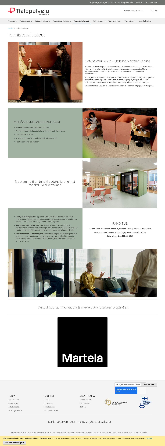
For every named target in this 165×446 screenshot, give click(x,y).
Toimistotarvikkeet (51, 410)
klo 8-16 (82, 407)
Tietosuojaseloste (15, 410)
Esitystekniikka (49, 407)
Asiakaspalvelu (85, 399)
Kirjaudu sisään (151, 2)
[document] (83, 441)
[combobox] (138, 10)
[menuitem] (11, 21)
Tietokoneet (48, 403)
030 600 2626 (84, 403)
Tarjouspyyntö (13, 403)
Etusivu (10, 28)
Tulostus (47, 399)
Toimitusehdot (13, 399)
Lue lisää (149, 438)
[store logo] (28, 11)
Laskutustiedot (13, 407)
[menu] (82, 21)
